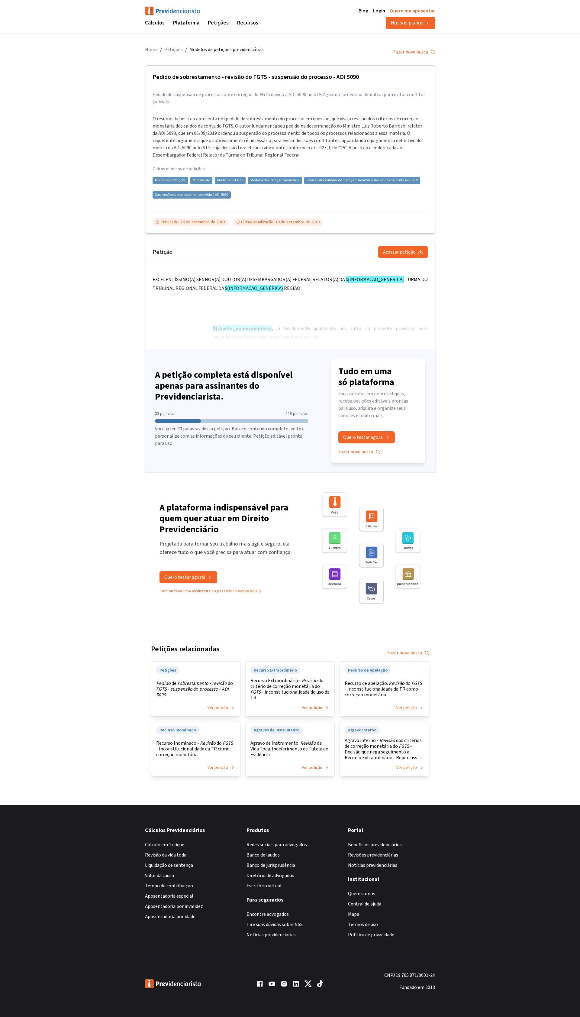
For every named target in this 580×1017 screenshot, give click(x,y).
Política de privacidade (371, 935)
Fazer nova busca (410, 52)
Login (379, 11)
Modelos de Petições (170, 180)
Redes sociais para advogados (276, 844)
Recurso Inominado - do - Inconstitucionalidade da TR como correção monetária (194, 749)
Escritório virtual (264, 886)
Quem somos (361, 893)
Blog (363, 11)
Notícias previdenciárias (271, 935)
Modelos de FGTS (230, 180)
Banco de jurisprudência (270, 865)
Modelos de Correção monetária (274, 180)
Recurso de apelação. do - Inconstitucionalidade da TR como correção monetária (383, 689)
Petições (218, 23)
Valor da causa (159, 875)
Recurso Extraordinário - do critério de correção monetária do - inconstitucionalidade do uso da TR (290, 689)
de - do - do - (194, 689)
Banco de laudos (263, 855)
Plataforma (186, 23)
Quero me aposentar (412, 11)
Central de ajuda (364, 904)
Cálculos (155, 23)
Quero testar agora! (184, 577)
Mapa (353, 914)
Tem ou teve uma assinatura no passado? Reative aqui (209, 591)
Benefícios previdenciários (375, 844)
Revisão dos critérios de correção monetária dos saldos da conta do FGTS (362, 180)
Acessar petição (399, 252)
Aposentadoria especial (169, 896)
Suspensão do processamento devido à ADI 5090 (191, 195)
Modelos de (201, 180)
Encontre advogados (267, 914)
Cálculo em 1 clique (164, 844)
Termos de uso (363, 924)
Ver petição (218, 708)
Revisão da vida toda (165, 855)
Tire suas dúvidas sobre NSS (274, 924)
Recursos (247, 23)
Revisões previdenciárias (373, 855)
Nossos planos (407, 23)
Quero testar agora (363, 437)
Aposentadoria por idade (170, 916)
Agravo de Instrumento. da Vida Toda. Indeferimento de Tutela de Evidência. (289, 749)
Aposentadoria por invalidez (174, 906)
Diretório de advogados (270, 875)
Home (151, 49)
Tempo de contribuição (169, 886)
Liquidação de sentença (169, 865)
